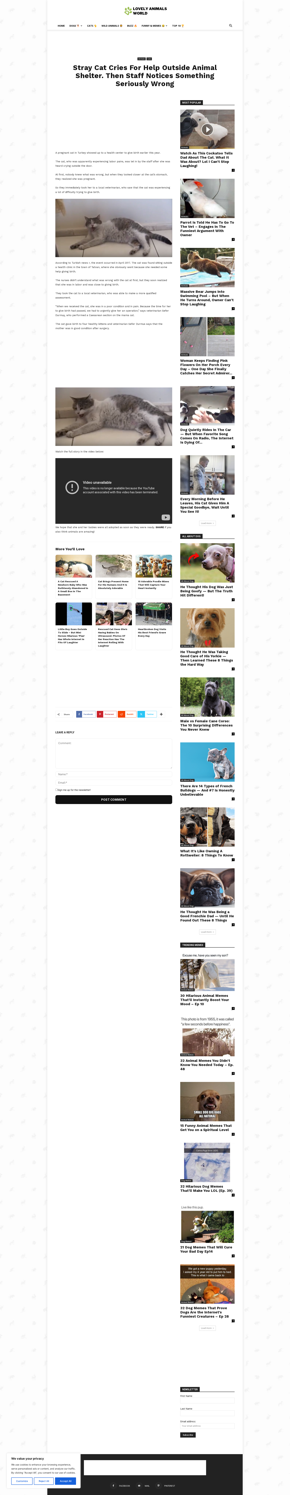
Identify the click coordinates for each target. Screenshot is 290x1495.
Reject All (44, 1481)
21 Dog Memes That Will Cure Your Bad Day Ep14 (206, 1249)
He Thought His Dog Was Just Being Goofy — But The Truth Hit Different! (206, 591)
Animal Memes (187, 990)
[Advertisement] (145, 41)
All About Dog (187, 581)
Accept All (65, 1481)
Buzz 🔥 (132, 25)
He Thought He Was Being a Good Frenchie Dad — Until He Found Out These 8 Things (207, 916)
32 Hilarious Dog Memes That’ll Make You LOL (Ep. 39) (206, 1188)
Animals (141, 59)
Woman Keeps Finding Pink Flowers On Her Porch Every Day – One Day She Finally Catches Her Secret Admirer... (206, 366)
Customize (22, 1481)
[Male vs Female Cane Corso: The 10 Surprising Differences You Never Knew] (207, 697)
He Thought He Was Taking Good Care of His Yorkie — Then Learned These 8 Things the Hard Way (206, 658)
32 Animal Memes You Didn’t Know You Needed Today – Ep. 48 (207, 1064)
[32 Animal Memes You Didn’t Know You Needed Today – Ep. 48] (207, 1036)
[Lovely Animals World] (145, 11)
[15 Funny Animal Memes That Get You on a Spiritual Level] (207, 1101)
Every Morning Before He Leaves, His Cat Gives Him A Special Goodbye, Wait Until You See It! (204, 505)
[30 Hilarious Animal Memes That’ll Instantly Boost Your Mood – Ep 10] (207, 971)
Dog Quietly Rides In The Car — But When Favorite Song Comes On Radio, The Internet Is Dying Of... (206, 436)
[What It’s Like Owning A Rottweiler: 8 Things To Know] (207, 827)
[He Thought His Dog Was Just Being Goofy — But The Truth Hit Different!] (207, 563)
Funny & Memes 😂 (153, 25)
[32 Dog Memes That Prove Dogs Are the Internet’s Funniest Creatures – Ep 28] (207, 1284)
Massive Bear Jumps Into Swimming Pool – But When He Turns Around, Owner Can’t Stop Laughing (207, 297)
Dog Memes (186, 1180)
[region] (44, 1470)
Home (61, 25)
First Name (186, 1396)
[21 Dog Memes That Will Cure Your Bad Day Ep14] (207, 1223)
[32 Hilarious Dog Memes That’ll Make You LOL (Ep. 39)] (207, 1162)
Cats (149, 59)
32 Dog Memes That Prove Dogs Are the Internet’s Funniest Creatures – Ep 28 (204, 1312)
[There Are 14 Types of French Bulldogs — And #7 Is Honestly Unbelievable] (207, 762)
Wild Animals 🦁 (112, 25)
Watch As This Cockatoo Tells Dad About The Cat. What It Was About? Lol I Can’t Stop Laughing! (206, 159)
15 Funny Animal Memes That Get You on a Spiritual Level (206, 1127)
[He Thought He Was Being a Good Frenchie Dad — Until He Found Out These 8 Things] (207, 888)
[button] (231, 26)
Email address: (188, 1421)
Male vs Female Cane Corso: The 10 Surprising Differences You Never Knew (206, 725)
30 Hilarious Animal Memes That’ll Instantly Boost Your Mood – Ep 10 (204, 999)
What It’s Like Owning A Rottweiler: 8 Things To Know (206, 853)
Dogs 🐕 (74, 25)
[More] (161, 714)
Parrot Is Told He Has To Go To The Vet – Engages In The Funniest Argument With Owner (207, 228)
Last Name (186, 1408)
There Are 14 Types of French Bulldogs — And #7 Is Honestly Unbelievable (207, 790)
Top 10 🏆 (178, 25)
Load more (206, 523)
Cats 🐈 (92, 25)
